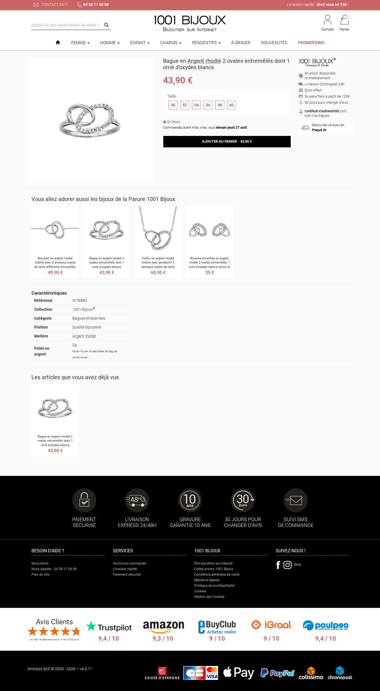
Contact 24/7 (54, 4)
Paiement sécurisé (126, 574)
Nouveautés (274, 42)
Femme (79, 42)
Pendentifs (205, 42)
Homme (108, 42)
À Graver (240, 42)
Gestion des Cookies (209, 597)
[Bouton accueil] (57, 43)
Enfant (138, 42)
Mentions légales (206, 580)
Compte (327, 29)
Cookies (200, 591)
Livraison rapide (125, 569)
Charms (169, 42)
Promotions (311, 42)
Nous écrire (39, 563)
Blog (297, 564)
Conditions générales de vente (216, 574)
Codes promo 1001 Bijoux (213, 569)
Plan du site (40, 574)
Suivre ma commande (129, 563)
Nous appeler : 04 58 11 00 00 (54, 569)
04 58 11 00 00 (96, 4)
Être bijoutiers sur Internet (213, 563)
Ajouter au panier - (227, 141)
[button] (345, 23)
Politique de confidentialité (214, 586)
